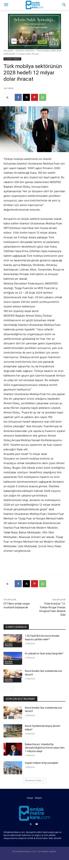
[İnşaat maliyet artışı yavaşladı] (13, 767)
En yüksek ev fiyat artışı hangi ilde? (44, 653)
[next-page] (11, 688)
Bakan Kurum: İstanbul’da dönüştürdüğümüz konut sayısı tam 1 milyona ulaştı (45, 748)
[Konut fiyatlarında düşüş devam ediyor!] (13, 730)
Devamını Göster (33, 780)
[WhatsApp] (42, 97)
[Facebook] (18, 97)
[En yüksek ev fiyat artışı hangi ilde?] (13, 658)
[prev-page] (6, 688)
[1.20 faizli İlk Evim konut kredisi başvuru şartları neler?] (13, 640)
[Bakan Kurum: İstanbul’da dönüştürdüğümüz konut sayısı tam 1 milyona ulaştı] (13, 749)
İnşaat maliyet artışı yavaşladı (41, 762)
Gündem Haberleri (25, 50)
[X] (26, 97)
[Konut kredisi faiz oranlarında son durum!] (13, 675)
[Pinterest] (34, 97)
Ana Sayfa (8, 50)
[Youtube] (36, 824)
